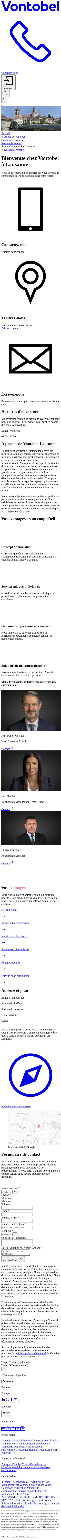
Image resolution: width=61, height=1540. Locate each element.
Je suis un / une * (10, 1188)
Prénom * (6, 1204)
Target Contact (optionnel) (15, 1362)
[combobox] (3, 100)
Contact (5, 748)
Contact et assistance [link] (40, 1484)
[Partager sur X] (7, 1400)
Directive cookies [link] (25, 1491)
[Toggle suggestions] (14, 1192)
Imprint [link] (20, 1506)
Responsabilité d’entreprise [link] (21, 1467)
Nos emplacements (11, 143)
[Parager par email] (16, 1400)
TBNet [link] (12, 1449)
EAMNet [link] (16, 1446)
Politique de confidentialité (31, 1353)
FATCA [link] (7, 1500)
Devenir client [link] (36, 1481)
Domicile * (7, 1230)
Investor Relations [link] (11, 1481)
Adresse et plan (9, 328)
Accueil (5, 133)
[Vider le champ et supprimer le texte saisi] (4, 1369)
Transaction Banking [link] (27, 1449)
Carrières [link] (40, 1467)
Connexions (8, 88)
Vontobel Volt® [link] (41, 1440)
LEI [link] (23, 1497)
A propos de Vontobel (13, 136)
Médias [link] (24, 1481)
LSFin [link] (17, 1497)
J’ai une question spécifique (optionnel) (22, 1247)
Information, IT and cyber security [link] (28, 1503)
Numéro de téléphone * (13, 1224)
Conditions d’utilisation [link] (13, 1487)
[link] (3, 1429)
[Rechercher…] (5, 93)
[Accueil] (30, 6)
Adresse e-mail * (10, 1217)
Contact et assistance (12, 140)
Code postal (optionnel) (13, 1237)
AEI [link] (14, 1500)
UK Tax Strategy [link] (25, 1500)
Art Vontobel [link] (22, 1484)
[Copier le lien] (19, 1400)
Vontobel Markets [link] (27, 1443)
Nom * (5, 1211)
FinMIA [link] (9, 1497)
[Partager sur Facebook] (11, 1400)
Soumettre (8, 1381)
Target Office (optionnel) (14, 1365)
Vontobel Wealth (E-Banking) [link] (17, 1440)
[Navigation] (2, 105)
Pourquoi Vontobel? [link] (12, 1464)
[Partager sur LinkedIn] (3, 1400)
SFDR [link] (45, 1497)
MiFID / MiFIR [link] (33, 1497)
